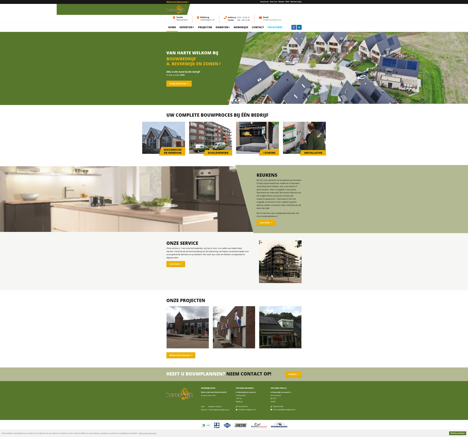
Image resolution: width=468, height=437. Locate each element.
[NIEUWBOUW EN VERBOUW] (163, 137)
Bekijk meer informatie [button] (147, 433)
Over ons (273, 1)
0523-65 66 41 (243, 406)
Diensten (222, 27)
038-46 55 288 (278, 406)
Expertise (186, 27)
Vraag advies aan (178, 83)
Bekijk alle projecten (180, 355)
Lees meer (265, 222)
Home (172, 27)
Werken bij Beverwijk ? (177, 1)
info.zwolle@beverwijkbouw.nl (284, 409)
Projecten (205, 27)
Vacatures (264, 1)
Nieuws (281, 1)
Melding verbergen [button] (458, 433)
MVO (287, 1)
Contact (258, 27)
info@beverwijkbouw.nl (272, 20)
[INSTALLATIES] (304, 137)
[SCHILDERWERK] (210, 137)
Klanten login (296, 1)
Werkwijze (241, 27)
